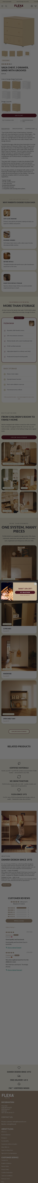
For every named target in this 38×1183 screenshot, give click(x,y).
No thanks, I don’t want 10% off (25, 595)
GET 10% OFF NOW (25, 592)
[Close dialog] (35, 584)
